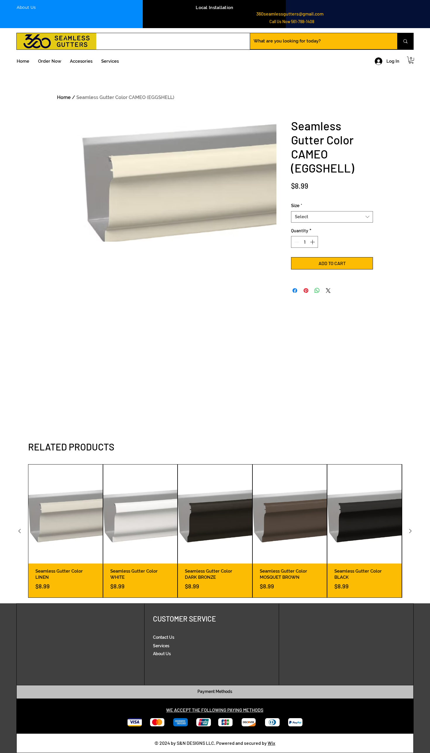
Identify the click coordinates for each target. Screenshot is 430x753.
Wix (271, 743)
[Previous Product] (19, 531)
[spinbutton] (304, 241)
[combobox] (332, 217)
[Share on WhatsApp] (317, 290)
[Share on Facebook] (294, 290)
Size (296, 205)
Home (64, 97)
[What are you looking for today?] (405, 41)
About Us (26, 7)
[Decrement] (296, 241)
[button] (411, 60)
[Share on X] (328, 290)
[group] (215, 531)
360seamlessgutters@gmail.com (290, 13)
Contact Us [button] (163, 637)
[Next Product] (410, 531)
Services (161, 645)
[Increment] (313, 241)
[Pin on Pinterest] (305, 290)
